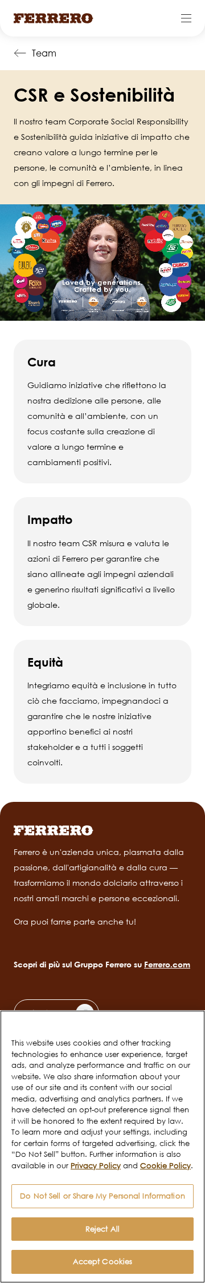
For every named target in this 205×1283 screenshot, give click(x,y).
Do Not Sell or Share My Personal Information (102, 1195)
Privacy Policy (96, 1165)
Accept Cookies (103, 1261)
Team (44, 53)
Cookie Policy (165, 1165)
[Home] (53, 18)
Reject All (102, 1228)
